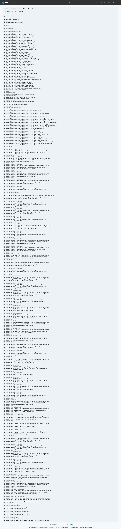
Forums (85, 2)
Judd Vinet (58, 524)
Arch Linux (9, 2)
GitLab (96, 2)
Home (71, 2)
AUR (109, 2)
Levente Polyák (71, 524)
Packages (78, 2)
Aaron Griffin (63, 524)
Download (116, 2)
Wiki (91, 2)
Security (103, 2)
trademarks (65, 525)
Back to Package (8, 14)
